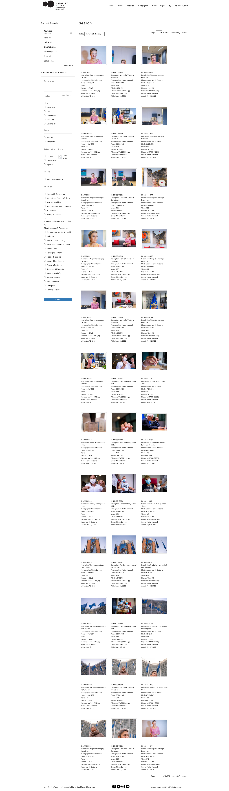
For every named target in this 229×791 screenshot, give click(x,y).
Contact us (76, 787)
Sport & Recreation (54, 281)
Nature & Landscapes (55, 261)
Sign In (163, 6)
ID (47, 103)
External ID (51, 124)
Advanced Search (181, 6)
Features (130, 6)
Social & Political (53, 277)
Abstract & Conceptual (56, 194)
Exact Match (66, 95)
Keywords (51, 107)
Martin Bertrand (91, 93)
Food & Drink (52, 249)
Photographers (143, 6)
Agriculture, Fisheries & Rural (58, 198)
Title (48, 111)
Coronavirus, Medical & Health (59, 232)
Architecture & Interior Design (59, 206)
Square (49, 164)
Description (51, 116)
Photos (50, 138)
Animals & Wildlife (54, 202)
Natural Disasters (54, 257)
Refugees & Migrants (55, 269)
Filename (50, 120)
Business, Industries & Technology (58, 221)
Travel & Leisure (53, 290)
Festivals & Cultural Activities (58, 244)
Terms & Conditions (88, 787)
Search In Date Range (55, 179)
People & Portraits (54, 265)
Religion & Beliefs (54, 273)
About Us (47, 787)
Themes (120, 6)
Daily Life (50, 236)
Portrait (50, 156)
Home (111, 6)
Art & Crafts (51, 210)
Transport (51, 286)
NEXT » (184, 33)
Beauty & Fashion (54, 215)
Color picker (65, 157)
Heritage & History (54, 253)
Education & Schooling (56, 240)
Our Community (65, 787)
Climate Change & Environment (56, 228)
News (154, 6)
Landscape (51, 160)
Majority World (156, 787)
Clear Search (68, 65)
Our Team (54, 787)
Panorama (51, 142)
